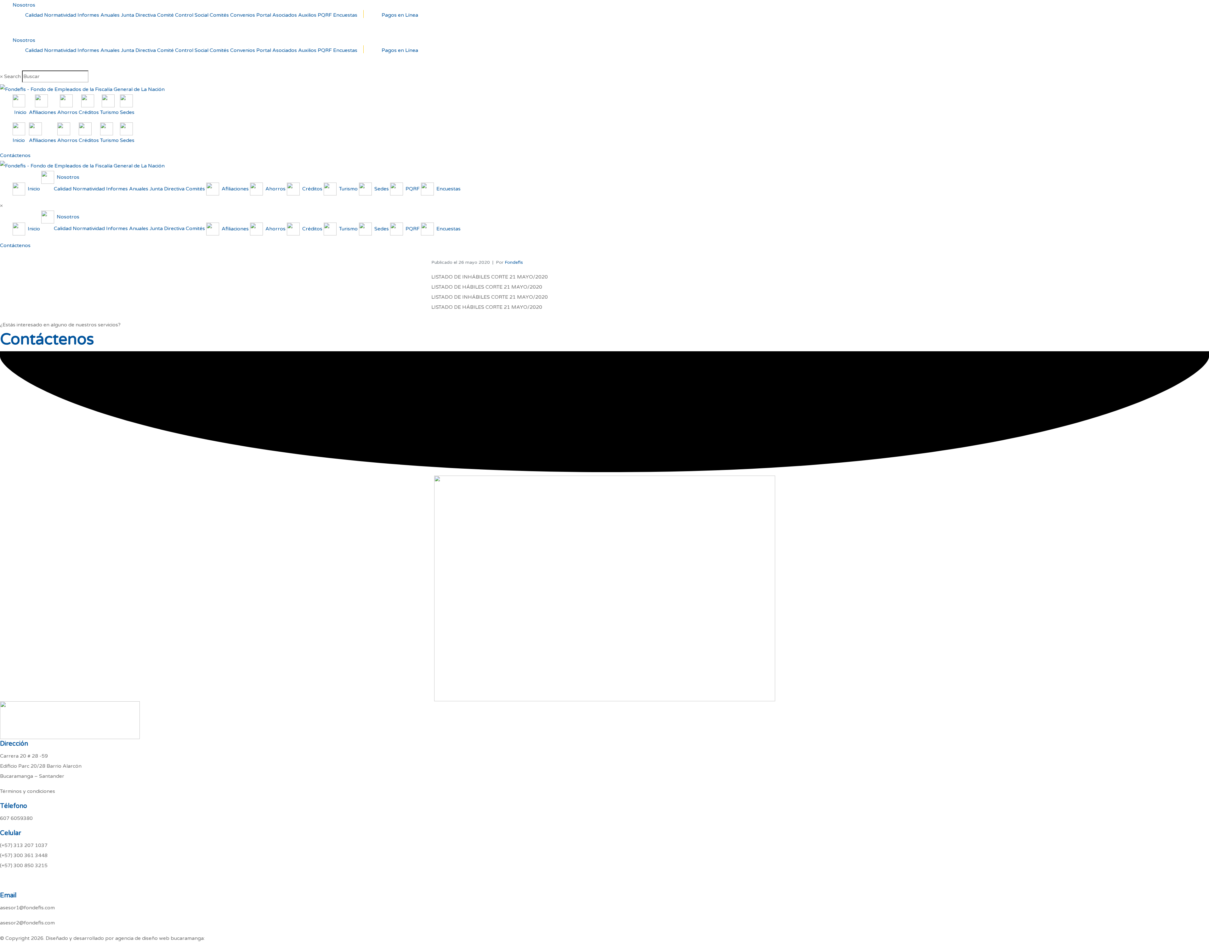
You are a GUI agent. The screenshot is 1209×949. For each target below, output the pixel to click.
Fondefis (514, 262)
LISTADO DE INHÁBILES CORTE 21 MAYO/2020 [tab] (489, 277)
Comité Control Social (182, 15)
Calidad (34, 15)
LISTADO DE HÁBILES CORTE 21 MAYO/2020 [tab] (486, 287)
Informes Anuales (98, 15)
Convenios (242, 15)
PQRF (325, 15)
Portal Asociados (276, 15)
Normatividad (60, 15)
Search (12, 76)
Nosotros (24, 5)
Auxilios (307, 15)
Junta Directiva (138, 15)
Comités (219, 15)
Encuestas (345, 15)
